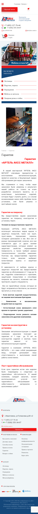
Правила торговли (27, 449)
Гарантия (11, 150)
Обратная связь (19, 429)
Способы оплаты (8, 444)
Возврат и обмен (8, 453)
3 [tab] (35, 64)
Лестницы (6, 466)
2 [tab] (33, 64)
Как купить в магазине (10, 439)
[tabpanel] (19, 53)
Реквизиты (25, 452)
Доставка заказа (7, 442)
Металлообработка (8, 478)
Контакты (23, 4)
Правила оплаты (7, 447)
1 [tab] (31, 64)
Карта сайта (25, 455)
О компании (17, 4)
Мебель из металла (8, 475)
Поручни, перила (8, 469)
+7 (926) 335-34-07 (14, 28)
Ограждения (6, 472)
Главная (4, 150)
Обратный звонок (9, 9)
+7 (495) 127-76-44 (12, 25)
